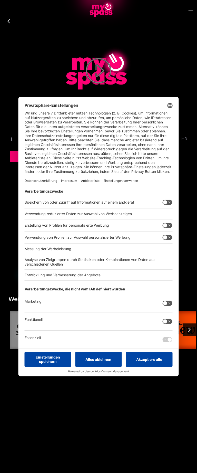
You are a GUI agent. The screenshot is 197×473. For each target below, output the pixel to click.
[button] (8, 21)
